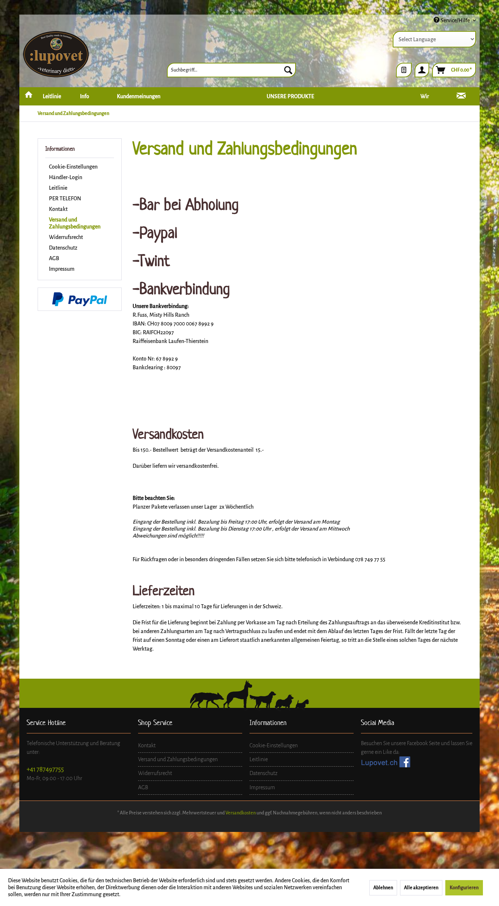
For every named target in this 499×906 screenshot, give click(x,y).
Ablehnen (383, 887)
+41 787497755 (45, 769)
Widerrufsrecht (66, 237)
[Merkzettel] (404, 70)
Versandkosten (240, 813)
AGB (54, 258)
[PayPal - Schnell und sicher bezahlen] (79, 299)
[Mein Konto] (422, 70)
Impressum (62, 269)
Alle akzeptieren (421, 887)
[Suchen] (288, 70)
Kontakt (58, 209)
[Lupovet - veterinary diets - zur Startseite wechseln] (56, 54)
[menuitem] (231, 70)
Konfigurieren (464, 887)
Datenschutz (63, 248)
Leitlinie (58, 188)
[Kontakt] (461, 96)
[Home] (28, 96)
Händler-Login (65, 177)
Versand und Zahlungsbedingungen (74, 223)
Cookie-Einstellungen (73, 167)
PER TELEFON (65, 198)
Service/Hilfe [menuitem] (455, 20)
